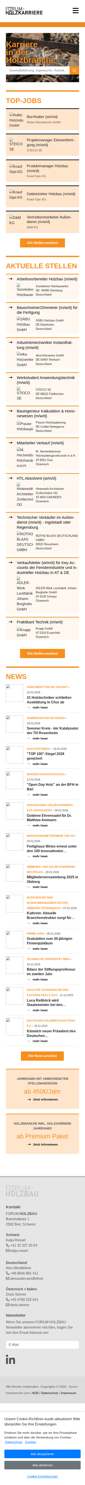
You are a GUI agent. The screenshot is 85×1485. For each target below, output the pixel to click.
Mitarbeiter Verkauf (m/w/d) (40, 443)
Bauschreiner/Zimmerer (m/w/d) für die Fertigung (47, 310)
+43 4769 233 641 (24, 1300)
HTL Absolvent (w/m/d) (36, 478)
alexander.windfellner (26, 1278)
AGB (35, 1393)
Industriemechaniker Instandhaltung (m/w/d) (45, 345)
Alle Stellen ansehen (42, 243)
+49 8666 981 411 (24, 1273)
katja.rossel (19, 1251)
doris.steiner (19, 1305)
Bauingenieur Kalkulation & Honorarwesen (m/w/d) (46, 413)
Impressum (68, 1393)
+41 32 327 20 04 (23, 1245)
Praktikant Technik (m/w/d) (40, 622)
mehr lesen (40, 707)
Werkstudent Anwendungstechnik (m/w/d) (46, 380)
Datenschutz (49, 1393)
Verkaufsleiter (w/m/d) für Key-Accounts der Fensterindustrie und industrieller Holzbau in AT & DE (47, 567)
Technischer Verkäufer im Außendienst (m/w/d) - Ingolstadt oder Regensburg (46, 522)
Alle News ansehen (42, 1056)
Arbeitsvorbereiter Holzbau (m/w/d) (47, 279)
